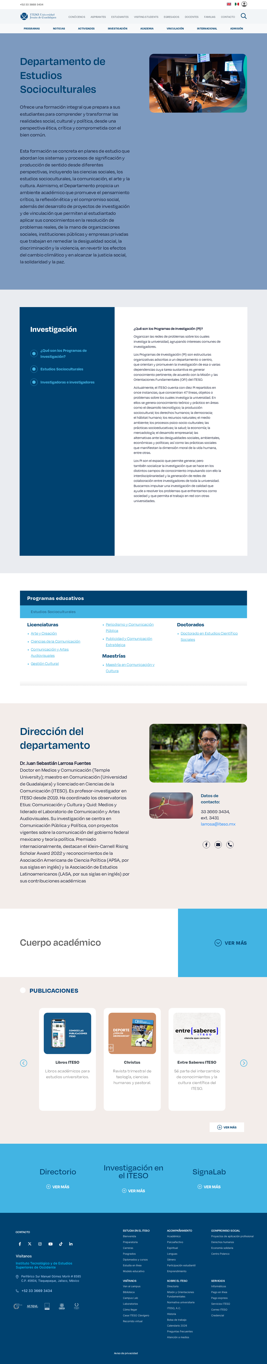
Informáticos (218, 1286)
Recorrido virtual (132, 1321)
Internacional (207, 28)
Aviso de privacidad (126, 1353)
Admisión (236, 28)
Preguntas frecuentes (180, 1331)
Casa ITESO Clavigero (136, 1315)
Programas (32, 28)
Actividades (86, 28)
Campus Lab (130, 1297)
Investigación (117, 28)
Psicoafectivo (175, 1242)
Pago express (219, 1297)
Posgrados (129, 1253)
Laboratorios (130, 1303)
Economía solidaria (222, 1247)
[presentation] (23, 1063)
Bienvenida (129, 1236)
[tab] (67, 356)
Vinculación (175, 28)
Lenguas (172, 1253)
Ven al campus (131, 1286)
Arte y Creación (44, 633)
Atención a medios (178, 1337)
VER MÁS (236, 942)
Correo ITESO (219, 1309)
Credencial (217, 1315)
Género (171, 1259)
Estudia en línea (132, 1265)
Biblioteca (129, 1292)
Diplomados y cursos (135, 1259)
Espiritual (172, 1247)
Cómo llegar (130, 1309)
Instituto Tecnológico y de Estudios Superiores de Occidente (44, 1265)
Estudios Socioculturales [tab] (53, 611)
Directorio (173, 1286)
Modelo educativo (133, 1271)
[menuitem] (77, 17)
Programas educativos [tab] (55, 598)
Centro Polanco (220, 1253)
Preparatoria (130, 1242)
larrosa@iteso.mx (218, 824)
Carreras (128, 1247)
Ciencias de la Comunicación (55, 641)
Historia (171, 1313)
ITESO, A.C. (174, 1308)
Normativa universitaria (181, 1302)
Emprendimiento (176, 1271)
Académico (174, 1236)
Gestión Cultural (45, 663)
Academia (146, 28)
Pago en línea (219, 1292)
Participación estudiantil (181, 1265)
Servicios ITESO (220, 1303)
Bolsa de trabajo (176, 1319)
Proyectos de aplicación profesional (232, 1236)
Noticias (59, 28)
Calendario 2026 (177, 1325)
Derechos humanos (222, 1242)
